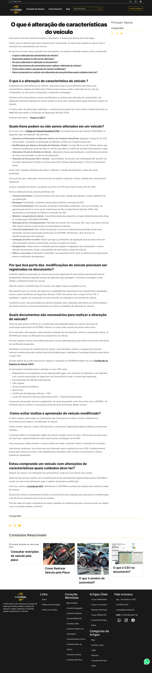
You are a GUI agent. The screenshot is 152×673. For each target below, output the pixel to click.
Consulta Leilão (73, 624)
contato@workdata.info (125, 610)
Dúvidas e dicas (97, 645)
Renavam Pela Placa (99, 610)
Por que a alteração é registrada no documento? (35, 62)
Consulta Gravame (74, 655)
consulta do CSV (35, 486)
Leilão (93, 650)
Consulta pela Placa (74, 660)
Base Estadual (72, 603)
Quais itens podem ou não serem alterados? (33, 59)
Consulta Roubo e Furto (76, 639)
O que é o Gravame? (99, 605)
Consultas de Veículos (35, 9)
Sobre (44, 599)
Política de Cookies (49, 610)
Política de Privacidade (51, 605)
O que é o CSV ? (37, 117)
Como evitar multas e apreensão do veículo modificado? (39, 69)
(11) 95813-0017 (16, 1)
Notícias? (95, 655)
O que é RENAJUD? (99, 615)
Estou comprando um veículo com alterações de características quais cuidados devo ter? (55, 72)
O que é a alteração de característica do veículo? (35, 55)
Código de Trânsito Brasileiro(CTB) (42, 131)
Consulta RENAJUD (74, 618)
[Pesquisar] (100, 8)
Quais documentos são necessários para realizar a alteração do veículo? (46, 65)
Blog (68, 9)
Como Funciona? (55, 9)
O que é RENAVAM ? (99, 599)
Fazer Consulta (136, 8)
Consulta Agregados (75, 608)
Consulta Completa (74, 613)
